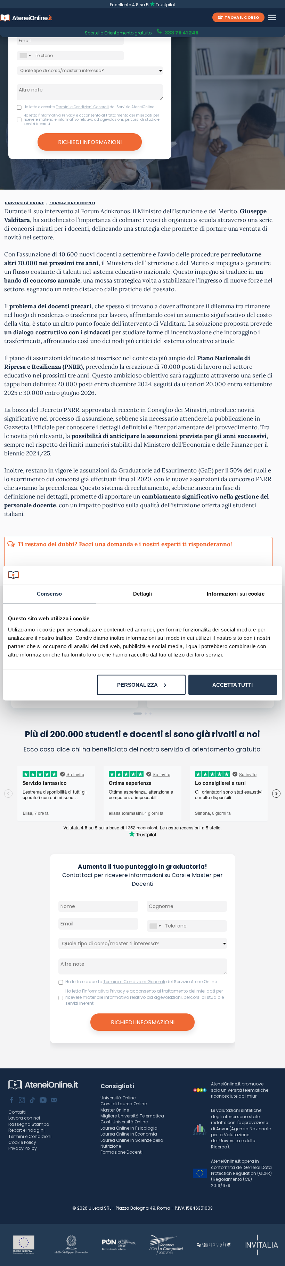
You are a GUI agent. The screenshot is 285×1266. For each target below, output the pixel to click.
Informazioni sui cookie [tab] (235, 594)
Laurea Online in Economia (128, 1134)
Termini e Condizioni (29, 1136)
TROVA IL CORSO (242, 17)
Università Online (118, 1098)
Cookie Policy (22, 1142)
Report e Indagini (26, 1130)
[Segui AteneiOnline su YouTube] (43, 1101)
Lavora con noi (24, 1118)
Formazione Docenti (121, 1152)
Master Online (114, 1110)
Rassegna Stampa (28, 1124)
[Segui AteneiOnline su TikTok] (32, 1101)
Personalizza (137, 684)
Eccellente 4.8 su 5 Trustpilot (143, 5)
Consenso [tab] (49, 594)
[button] (137, 713)
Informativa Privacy (57, 115)
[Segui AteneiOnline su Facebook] (11, 1101)
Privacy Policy (22, 1148)
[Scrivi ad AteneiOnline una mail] (54, 1101)
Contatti (17, 1112)
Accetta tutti (232, 684)
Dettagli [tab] (142, 594)
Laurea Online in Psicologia (128, 1128)
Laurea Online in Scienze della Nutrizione (131, 1143)
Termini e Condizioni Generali (82, 107)
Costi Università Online (124, 1122)
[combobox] (25, 55)
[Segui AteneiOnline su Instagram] (22, 1101)
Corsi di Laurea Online (123, 1104)
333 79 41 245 (181, 32)
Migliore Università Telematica (132, 1116)
